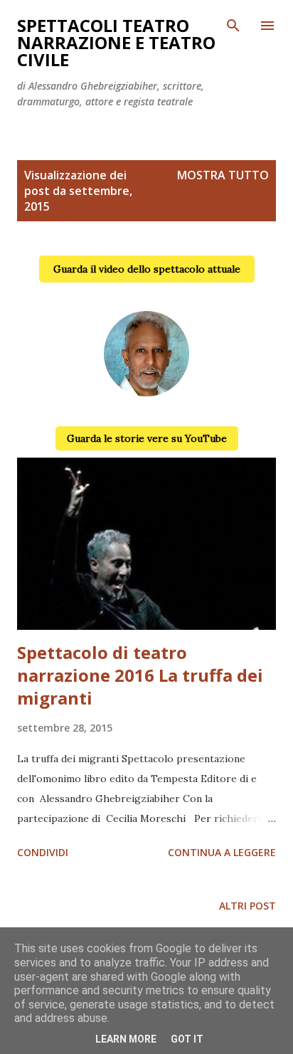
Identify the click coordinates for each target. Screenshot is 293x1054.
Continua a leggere (222, 852)
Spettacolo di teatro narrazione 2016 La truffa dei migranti (140, 675)
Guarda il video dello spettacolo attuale (146, 269)
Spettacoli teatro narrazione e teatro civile (116, 42)
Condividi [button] (42, 852)
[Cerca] (233, 25)
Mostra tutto (223, 175)
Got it (187, 1039)
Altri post (247, 905)
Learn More (125, 1039)
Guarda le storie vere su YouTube (147, 438)
